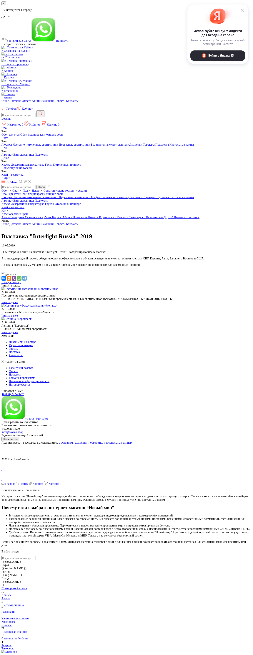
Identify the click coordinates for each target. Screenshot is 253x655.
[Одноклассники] (9, 278)
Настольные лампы (181, 144)
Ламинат (7, 154)
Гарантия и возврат (21, 345)
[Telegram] (24, 278)
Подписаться (10, 439)
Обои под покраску (32, 134)
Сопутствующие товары (16, 167)
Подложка (41, 154)
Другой (169, 217)
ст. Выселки (121, 217)
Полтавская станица (14, 631)
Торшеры (149, 144)
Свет (4, 137)
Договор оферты (19, 384)
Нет (8, 16)
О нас (5, 100)
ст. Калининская (153, 217)
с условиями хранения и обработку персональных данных (95, 442)
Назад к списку (11, 282)
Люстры (6, 144)
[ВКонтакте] (3, 278)
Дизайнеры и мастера (22, 341)
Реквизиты (16, 355)
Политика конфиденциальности (29, 381)
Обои (4, 127)
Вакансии (47, 100)
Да (3, 16)
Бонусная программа (22, 377)
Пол (4, 147)
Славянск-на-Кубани (14, 638)
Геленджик (17, 217)
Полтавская (80, 217)
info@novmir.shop (12, 432)
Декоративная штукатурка (27, 164)
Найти (41, 187)
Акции (36, 100)
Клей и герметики (12, 174)
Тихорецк (135, 217)
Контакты (72, 100)
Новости (59, 100)
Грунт (48, 164)
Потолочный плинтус (67, 164)
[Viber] (14, 278)
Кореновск (106, 217)
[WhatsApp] (19, 278)
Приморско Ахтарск (186, 217)
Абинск (67, 217)
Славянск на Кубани (38, 217)
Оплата (26, 100)
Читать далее (9, 302)
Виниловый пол (23, 154)
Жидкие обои (54, 134)
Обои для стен (10, 134)
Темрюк (57, 217)
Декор (5, 157)
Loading (6, 118)
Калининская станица (15, 618)
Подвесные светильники (74, 144)
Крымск (93, 217)
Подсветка (162, 144)
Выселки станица (12, 605)
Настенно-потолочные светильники (35, 144)
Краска (5, 164)
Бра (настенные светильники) (110, 144)
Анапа (5, 217)
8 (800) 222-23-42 (13, 394)
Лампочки (135, 144)
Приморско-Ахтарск (14, 588)
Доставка (15, 100)
